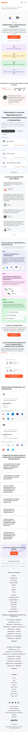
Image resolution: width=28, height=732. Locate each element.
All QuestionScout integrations (14, 647)
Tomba (13, 592)
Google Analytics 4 (13, 599)
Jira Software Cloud (14, 597)
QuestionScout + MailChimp (14, 665)
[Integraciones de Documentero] (13, 414)
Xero (13, 587)
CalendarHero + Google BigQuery (14, 636)
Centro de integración (5, 7)
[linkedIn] (12, 702)
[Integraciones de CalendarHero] (3, 414)
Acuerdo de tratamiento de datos (14, 710)
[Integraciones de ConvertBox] (8, 450)
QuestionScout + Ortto (14, 649)
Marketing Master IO (14, 611)
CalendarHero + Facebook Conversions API (14, 626)
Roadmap (14, 689)
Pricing (14, 678)
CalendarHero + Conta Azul (14, 633)
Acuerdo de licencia (14, 706)
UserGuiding (14, 604)
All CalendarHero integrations (14, 619)
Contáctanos (14, 716)
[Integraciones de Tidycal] (13, 419)
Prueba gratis (14, 37)
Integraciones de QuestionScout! (20, 145)
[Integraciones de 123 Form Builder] (8, 445)
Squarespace (13, 602)
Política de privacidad (14, 708)
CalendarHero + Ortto (14, 622)
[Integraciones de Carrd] (22, 445)
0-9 (3, 563)
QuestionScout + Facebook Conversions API (14, 654)
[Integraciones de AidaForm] (13, 445)
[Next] (15, 235)
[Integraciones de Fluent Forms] (13, 450)
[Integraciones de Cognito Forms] (3, 450)
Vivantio (14, 575)
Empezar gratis (14, 335)
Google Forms (13, 578)
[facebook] (9, 702)
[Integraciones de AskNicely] (17, 445)
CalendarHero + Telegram (14, 629)
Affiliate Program (14, 693)
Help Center (14, 682)
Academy (14, 684)
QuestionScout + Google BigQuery (14, 663)
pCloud (13, 585)
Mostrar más (14, 172)
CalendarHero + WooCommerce (14, 624)
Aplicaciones (13, 7)
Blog (14, 680)
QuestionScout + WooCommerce (14, 651)
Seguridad (14, 714)
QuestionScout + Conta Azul (14, 661)
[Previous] (12, 235)
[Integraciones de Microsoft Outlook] (8, 419)
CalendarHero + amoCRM (14, 631)
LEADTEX (13, 595)
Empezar (14, 553)
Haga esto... (7, 367)
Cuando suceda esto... (10, 359)
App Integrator (14, 687)
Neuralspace (13, 609)
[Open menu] (25, 2)
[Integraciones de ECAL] (17, 414)
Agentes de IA (14, 696)
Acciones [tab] (5, 134)
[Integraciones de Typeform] (3, 445)
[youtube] (15, 702)
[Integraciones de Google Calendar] (22, 414)
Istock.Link (13, 606)
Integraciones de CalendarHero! (20, 157)
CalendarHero (19, 7)
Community (14, 691)
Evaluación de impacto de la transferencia (14, 712)
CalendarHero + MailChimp (14, 638)
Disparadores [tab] (20, 131)
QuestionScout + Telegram (14, 656)
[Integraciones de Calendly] (8, 414)
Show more (14, 641)
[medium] (18, 702)
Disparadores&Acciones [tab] (8, 131)
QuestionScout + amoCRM (14, 658)
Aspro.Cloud (14, 580)
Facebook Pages (14, 582)
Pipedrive (13, 589)
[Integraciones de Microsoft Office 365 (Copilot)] (3, 419)
